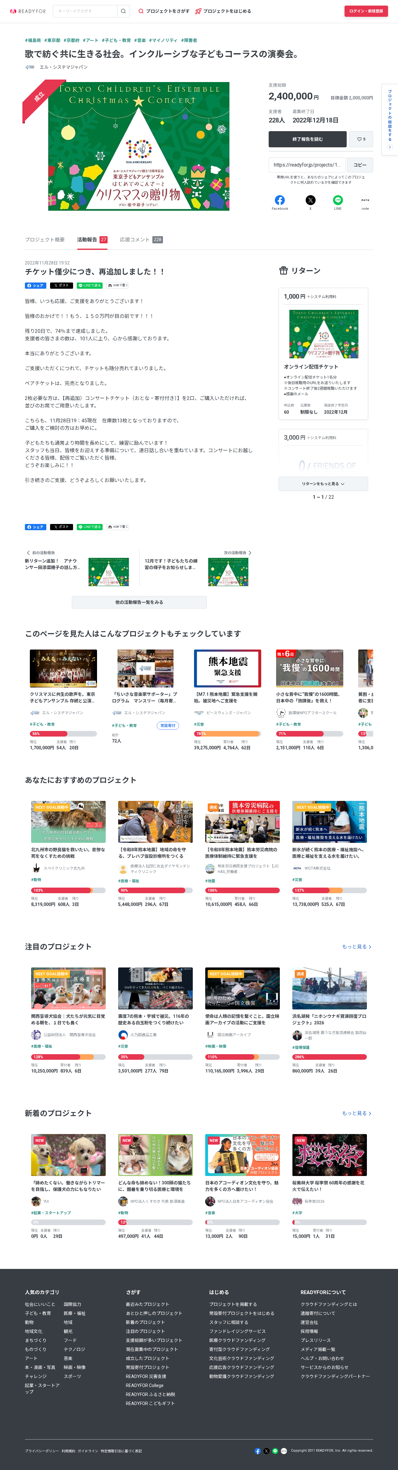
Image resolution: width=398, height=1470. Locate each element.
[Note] (365, 200)
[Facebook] (280, 200)
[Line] (338, 200)
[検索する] (123, 11)
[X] (311, 200)
